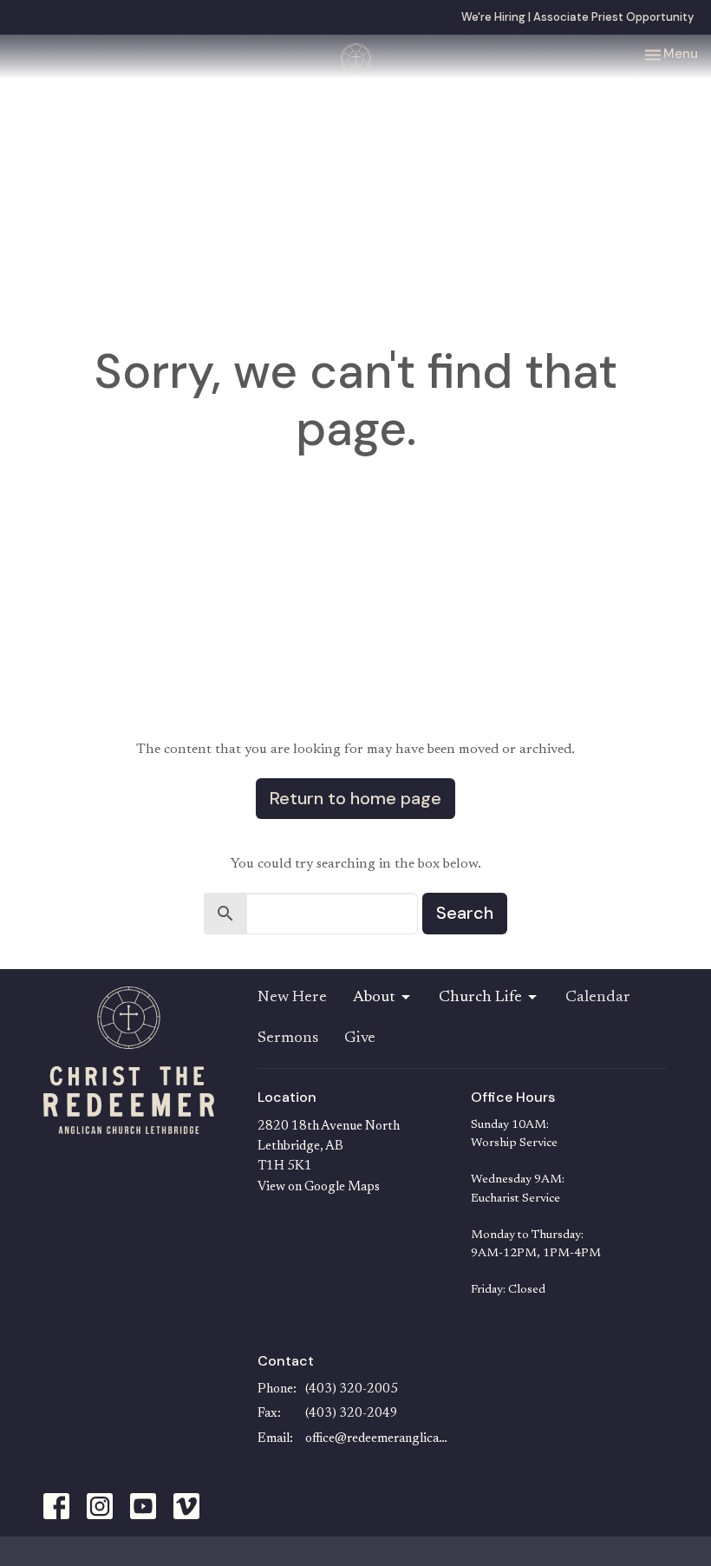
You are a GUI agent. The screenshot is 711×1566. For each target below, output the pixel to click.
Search (464, 912)
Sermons (288, 1038)
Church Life (480, 998)
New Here (292, 998)
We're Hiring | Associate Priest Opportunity (577, 17)
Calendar (597, 998)
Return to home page (355, 798)
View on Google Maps (319, 1187)
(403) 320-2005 (351, 1389)
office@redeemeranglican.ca (379, 1438)
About (374, 998)
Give (359, 1038)
